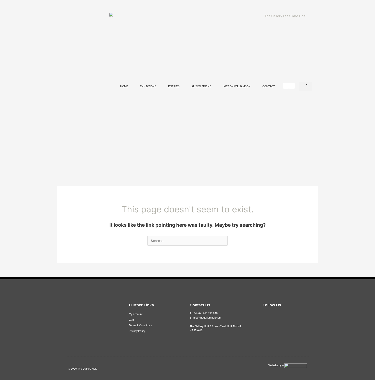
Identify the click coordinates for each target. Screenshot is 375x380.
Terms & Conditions (140, 325)
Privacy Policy (137, 331)
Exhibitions (148, 86)
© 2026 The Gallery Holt (82, 368)
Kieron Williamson (237, 86)
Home (124, 86)
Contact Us (200, 305)
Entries (173, 86)
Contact (268, 86)
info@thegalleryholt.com (207, 317)
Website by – (276, 365)
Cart (131, 319)
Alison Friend (201, 86)
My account (135, 314)
